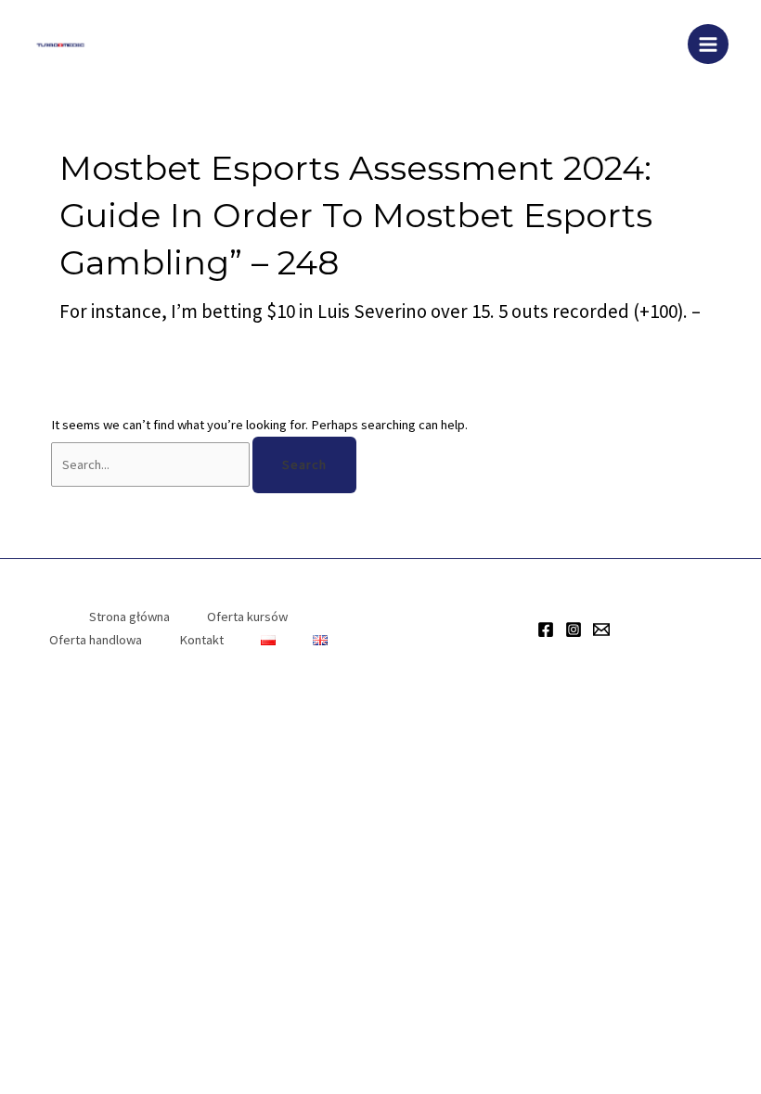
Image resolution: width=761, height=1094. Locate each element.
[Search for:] (151, 464)
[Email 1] (601, 629)
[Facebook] (545, 629)
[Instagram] (573, 629)
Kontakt (201, 639)
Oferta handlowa (95, 639)
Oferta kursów (247, 616)
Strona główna (129, 616)
